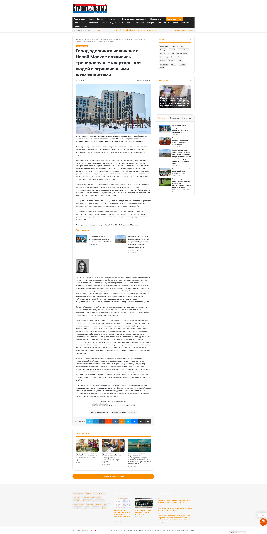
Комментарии (187, 118)
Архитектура (79, 19)
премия (173, 64)
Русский (234, 532)
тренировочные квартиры (124, 412)
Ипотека (99, 19)
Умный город (164, 57)
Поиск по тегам (187, 30)
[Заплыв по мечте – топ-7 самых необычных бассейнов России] (165, 172)
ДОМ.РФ (175, 46)
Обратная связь (139, 530)
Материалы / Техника (98, 23)
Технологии (139, 23)
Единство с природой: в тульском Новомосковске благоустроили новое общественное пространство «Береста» (112, 458)
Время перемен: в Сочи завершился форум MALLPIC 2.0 (143, 512)
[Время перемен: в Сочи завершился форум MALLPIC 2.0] (144, 503)
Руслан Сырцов (182, 53)
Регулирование (80, 23)
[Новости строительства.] (89, 8)
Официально (163, 23)
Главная (80, 39)
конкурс (179, 60)
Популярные (174, 118)
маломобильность (100, 412)
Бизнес (129, 23)
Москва (162, 53)
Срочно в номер (80, 26)
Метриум (163, 50)
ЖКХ (121, 23)
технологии (182, 64)
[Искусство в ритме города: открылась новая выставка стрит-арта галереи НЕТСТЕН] (81, 239)
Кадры (113, 23)
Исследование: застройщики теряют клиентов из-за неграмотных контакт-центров (122, 514)
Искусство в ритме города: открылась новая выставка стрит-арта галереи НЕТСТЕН (100, 239)
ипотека (171, 60)
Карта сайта (149, 530)
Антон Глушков (164, 46)
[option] (175, 96)
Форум (177, 30)
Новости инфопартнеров (182, 23)
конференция (164, 64)
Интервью (151, 23)
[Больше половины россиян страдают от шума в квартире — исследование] (165, 141)
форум (162, 67)
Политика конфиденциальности (177, 530)
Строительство (112, 19)
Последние (162, 118)
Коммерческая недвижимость (134, 19)
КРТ (182, 46)
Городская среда (174, 19)
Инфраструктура (157, 19)
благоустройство (176, 57)
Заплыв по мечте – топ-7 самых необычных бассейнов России (181, 171)
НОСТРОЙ (171, 53)
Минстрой (172, 50)
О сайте (129, 530)
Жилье (91, 19)
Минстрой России (183, 50)
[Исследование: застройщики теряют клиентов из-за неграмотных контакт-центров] (123, 503)
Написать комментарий (113, 476)
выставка (163, 60)
